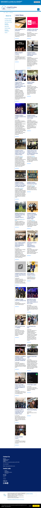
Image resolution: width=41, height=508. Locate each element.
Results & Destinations (7, 25)
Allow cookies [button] (36, 505)
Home (4, 7)
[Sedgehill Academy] (9, 2)
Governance (6, 466)
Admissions (7, 21)
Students (4, 473)
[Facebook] (5, 478)
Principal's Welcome (8, 13)
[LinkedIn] (7, 478)
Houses (6, 27)
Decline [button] (30, 505)
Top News (21, 183)
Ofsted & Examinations (8, 467)
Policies (6, 465)
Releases (21, 151)
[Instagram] (4, 478)
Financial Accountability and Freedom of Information (16, 494)
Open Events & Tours (8, 17)
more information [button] (8, 506)
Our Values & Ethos (8, 15)
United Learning (7, 23)
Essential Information (7, 19)
